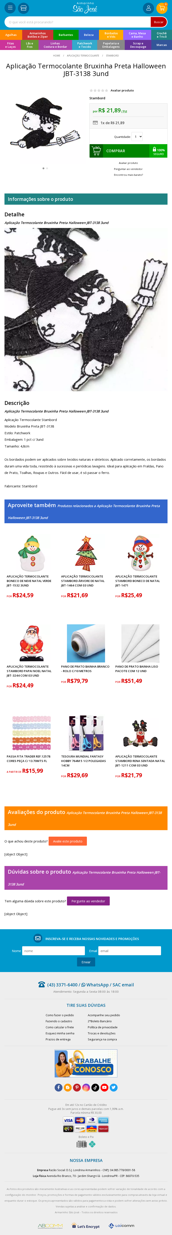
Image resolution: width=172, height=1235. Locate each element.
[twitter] (114, 1088)
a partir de (14, 771)
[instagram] (86, 1088)
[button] (43, 168)
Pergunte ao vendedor (88, 901)
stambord (112, 55)
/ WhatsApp (93, 985)
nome (16, 950)
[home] (85, 12)
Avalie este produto (67, 841)
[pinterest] (77, 1088)
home (57, 55)
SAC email (123, 985)
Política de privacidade (103, 1027)
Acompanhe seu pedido (104, 1015)
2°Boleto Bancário (100, 1021)
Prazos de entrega (58, 1039)
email (93, 950)
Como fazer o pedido (60, 1015)
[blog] (68, 1088)
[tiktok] (95, 1088)
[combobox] (86, 22)
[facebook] (58, 1088)
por (10, 596)
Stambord (97, 98)
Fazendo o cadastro (59, 1021)
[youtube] (104, 1088)
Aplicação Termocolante (83, 55)
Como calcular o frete (60, 1027)
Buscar (158, 22)
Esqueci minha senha (60, 1033)
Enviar (86, 962)
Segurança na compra (102, 1039)
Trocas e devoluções (102, 1033)
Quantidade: (122, 137)
